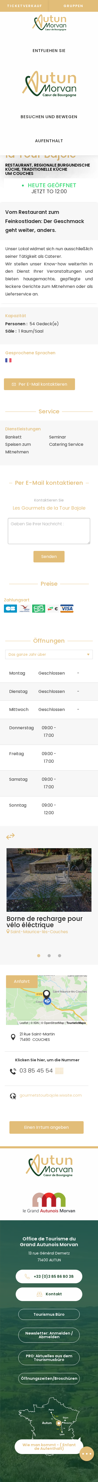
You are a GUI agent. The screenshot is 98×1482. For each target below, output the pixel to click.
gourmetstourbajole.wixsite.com (51, 1095)
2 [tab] (49, 956)
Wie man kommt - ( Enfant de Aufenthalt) (49, 1446)
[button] (49, 51)
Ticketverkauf (24, 5)
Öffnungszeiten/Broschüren (49, 1378)
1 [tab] (39, 956)
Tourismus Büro (49, 1314)
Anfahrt (22, 981)
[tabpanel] (49, 894)
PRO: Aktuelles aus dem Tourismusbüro (49, 1357)
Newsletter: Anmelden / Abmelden (49, 1335)
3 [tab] (60, 956)
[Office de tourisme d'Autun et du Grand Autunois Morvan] (49, 84)
